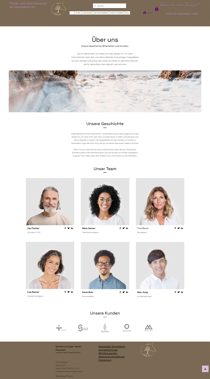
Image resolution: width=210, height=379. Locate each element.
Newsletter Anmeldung (112, 346)
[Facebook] (65, 228)
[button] (157, 8)
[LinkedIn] (72, 228)
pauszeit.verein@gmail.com (72, 371)
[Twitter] (68, 228)
